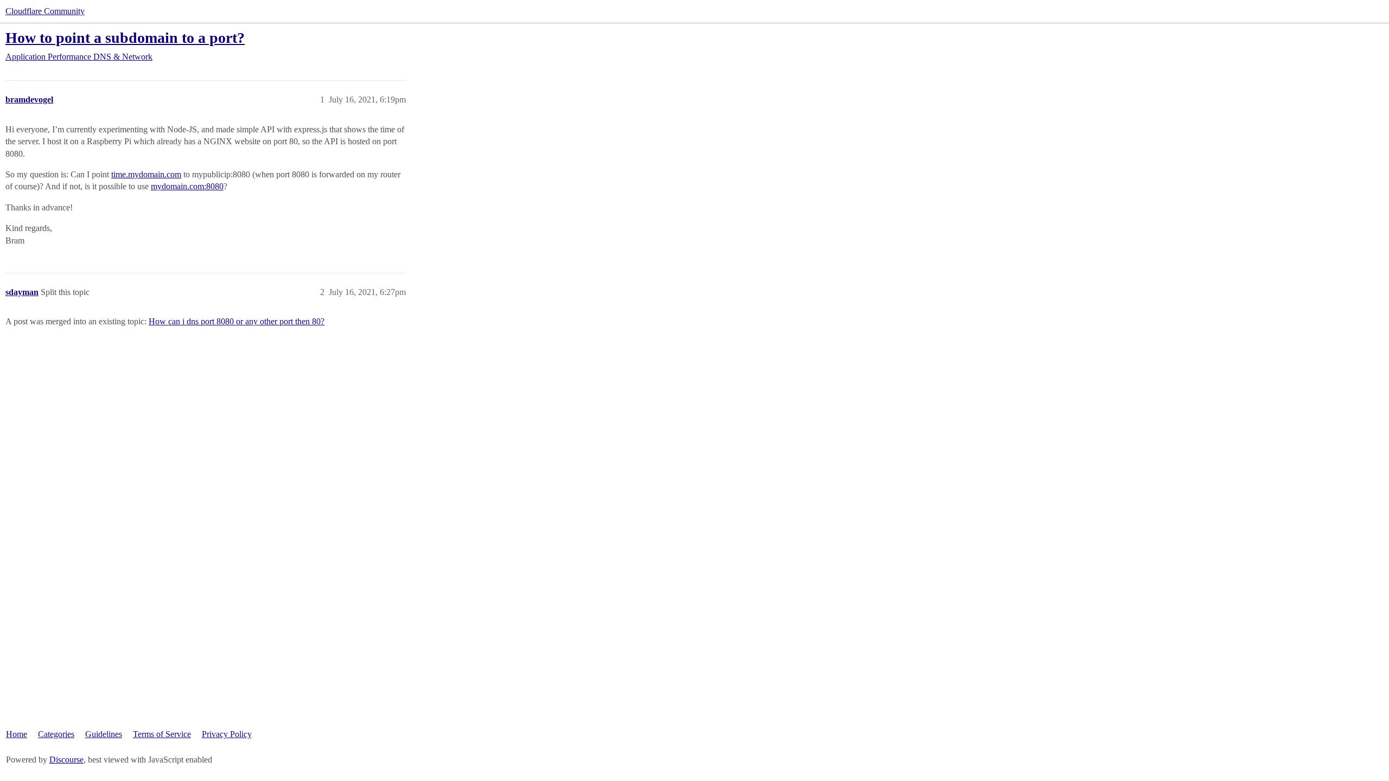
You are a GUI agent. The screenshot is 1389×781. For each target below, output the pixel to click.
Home (16, 734)
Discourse (66, 759)
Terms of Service (162, 734)
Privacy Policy (227, 734)
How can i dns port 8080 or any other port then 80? (236, 321)
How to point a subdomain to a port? (125, 37)
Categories (56, 734)
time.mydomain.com (146, 174)
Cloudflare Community (45, 11)
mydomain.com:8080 (187, 186)
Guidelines (103, 734)
